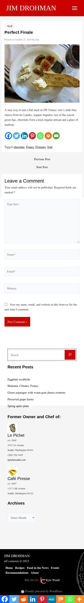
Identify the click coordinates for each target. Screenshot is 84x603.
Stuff (9, 26)
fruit (49, 147)
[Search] (70, 355)
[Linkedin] (24, 135)
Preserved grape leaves (21, 399)
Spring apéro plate (18, 406)
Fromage (40, 147)
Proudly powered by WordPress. (44, 591)
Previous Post (42, 159)
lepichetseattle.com (16, 459)
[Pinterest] (32, 135)
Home (9, 568)
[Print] (48, 135)
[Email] (56, 135)
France (30, 147)
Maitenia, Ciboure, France (23, 386)
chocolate (19, 147)
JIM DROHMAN (31, 8)
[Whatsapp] (40, 135)
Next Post (42, 167)
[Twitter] (16, 135)
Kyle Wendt (53, 580)
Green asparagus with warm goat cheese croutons (36, 392)
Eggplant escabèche (19, 379)
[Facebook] (8, 135)
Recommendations (17, 572)
